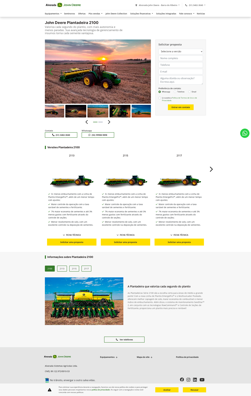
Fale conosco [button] (186, 13)
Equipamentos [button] (52, 13)
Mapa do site (143, 357)
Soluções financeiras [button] (140, 13)
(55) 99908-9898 (99, 135)
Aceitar (167, 389)
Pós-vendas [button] (95, 13)
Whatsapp (166, 91)
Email (194, 91)
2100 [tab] (49, 268)
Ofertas (82, 13)
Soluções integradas (166, 13)
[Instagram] (190, 379)
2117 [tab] (86, 268)
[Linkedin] (196, 379)
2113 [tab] (62, 268)
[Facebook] (183, 379)
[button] (51, 71)
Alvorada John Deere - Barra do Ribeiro (158, 5)
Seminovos (69, 13)
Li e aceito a (179, 99)
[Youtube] (203, 379)
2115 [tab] (74, 268)
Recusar (194, 389)
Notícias (201, 13)
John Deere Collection (116, 13)
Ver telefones (126, 339)
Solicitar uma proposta (71, 242)
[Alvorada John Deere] (63, 5)
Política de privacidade (187, 357)
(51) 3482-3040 (196, 5)
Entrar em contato (181, 107)
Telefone (180, 91)
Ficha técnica (73, 235)
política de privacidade (101, 389)
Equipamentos (107, 357)
